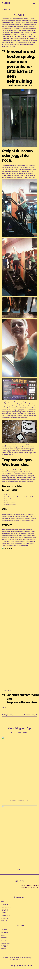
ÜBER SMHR (4, 913)
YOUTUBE (4, 949)
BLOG (2, 902)
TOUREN (3, 904)
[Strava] (17, 965)
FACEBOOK (4, 929)
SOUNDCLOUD (5, 943)
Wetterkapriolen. (19, 801)
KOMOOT (4, 938)
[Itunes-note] (22, 965)
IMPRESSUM (4, 918)
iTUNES (3, 935)
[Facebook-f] (14, 965)
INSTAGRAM (4, 932)
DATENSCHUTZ (5, 915)
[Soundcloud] (28, 965)
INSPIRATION (4, 910)
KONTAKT (4, 921)
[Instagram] (11, 965)
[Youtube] (25, 965)
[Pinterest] (31, 965)
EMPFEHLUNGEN (5, 907)
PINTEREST (4, 946)
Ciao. (19, 869)
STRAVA (3, 940)
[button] (34, 3)
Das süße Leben (19, 732)
